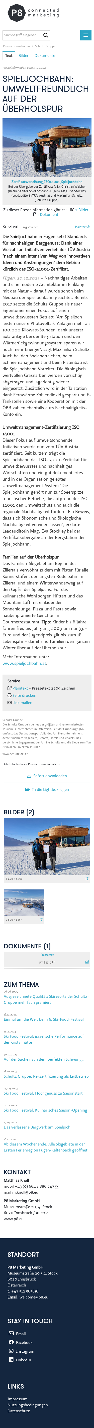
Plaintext (81, 227)
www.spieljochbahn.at (24, 664)
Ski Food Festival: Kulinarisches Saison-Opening (45, 1111)
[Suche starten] (45, 35)
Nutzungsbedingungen (28, 1405)
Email (20, 1334)
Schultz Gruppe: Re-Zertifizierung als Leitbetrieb (46, 1077)
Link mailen (22, 703)
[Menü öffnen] (85, 35)
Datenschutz (19, 1411)
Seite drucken (24, 696)
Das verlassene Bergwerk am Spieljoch (37, 1128)
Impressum (18, 1399)
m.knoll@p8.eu (25, 1193)
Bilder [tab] (24, 56)
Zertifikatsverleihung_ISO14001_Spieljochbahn (47, 182)
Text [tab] (9, 56)
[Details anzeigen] (87, 879)
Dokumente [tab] (45, 56)
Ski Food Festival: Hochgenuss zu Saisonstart (43, 1094)
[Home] (38, 13)
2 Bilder (81, 210)
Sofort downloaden (49, 776)
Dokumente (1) (27, 946)
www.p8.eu (14, 1219)
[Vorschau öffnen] (47, 147)
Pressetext (47, 955)
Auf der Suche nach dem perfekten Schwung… (44, 1060)
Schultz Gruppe (45, 46)
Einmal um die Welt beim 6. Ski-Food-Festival (44, 1020)
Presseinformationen (16, 46)
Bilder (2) (19, 812)
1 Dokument (47, 215)
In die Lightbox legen (50, 790)
